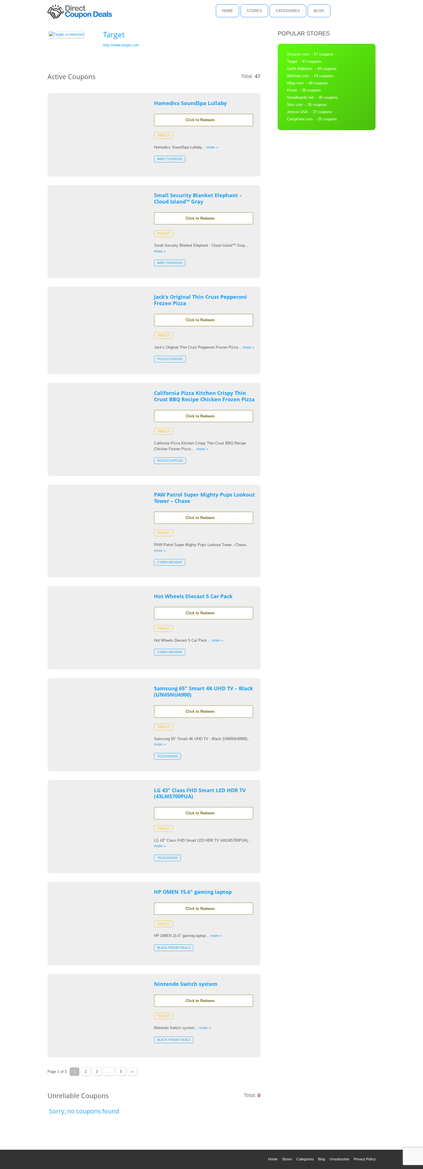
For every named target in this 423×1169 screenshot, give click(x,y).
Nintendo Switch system (186, 983)
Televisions (167, 756)
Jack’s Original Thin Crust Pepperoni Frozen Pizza (200, 300)
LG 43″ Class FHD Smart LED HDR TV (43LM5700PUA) (200, 793)
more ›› (212, 147)
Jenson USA (297, 112)
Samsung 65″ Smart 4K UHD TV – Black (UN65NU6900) (203, 691)
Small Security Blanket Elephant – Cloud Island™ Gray (198, 198)
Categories (288, 11)
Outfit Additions (300, 68)
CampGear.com (300, 119)
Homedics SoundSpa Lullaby (190, 103)
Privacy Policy (365, 1159)
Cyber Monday (169, 562)
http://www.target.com (121, 45)
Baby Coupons (169, 159)
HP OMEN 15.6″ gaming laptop (193, 891)
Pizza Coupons (170, 359)
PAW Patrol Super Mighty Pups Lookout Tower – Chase (204, 497)
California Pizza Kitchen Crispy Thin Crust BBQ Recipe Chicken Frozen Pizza (204, 396)
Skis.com (295, 104)
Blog (319, 11)
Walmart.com (298, 76)
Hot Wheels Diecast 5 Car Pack (193, 596)
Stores (254, 11)
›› (132, 1071)
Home (227, 11)
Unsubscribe (339, 1159)
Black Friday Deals (173, 947)
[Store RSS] (258, 34)
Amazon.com (298, 54)
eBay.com (295, 83)
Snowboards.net (300, 97)
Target (163, 135)
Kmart (292, 90)
